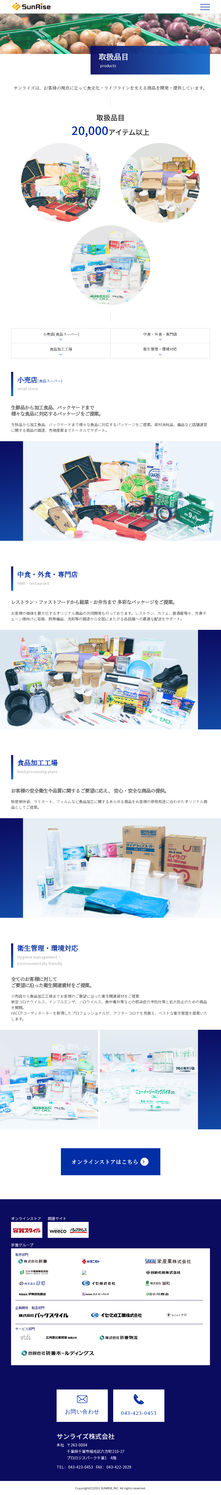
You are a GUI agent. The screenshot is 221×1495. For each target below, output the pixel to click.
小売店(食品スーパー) (61, 334)
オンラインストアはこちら (110, 1162)
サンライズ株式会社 (86, 1436)
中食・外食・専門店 (160, 334)
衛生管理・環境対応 (160, 349)
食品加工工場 (61, 349)
